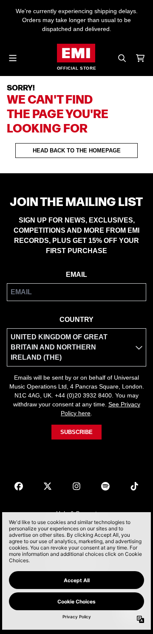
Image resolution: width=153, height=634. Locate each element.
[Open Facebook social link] (18, 486)
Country (77, 319)
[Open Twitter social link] (47, 486)
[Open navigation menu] (12, 58)
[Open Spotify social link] (105, 486)
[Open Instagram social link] (76, 486)
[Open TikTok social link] (134, 486)
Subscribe (76, 432)
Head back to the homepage (77, 150)
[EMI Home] (76, 53)
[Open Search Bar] (121, 58)
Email (76, 274)
